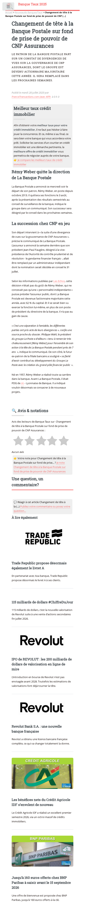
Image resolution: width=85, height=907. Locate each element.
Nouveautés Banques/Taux (28, 12)
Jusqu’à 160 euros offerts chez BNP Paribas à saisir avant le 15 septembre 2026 (41, 882)
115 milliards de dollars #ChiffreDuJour (42, 602)
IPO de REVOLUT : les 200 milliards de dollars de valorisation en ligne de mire (42, 664)
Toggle (8, 7)
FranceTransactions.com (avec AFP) (31, 97)
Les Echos (59, 281)
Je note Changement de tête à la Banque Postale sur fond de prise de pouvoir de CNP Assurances (40, 467)
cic (22, 383)
